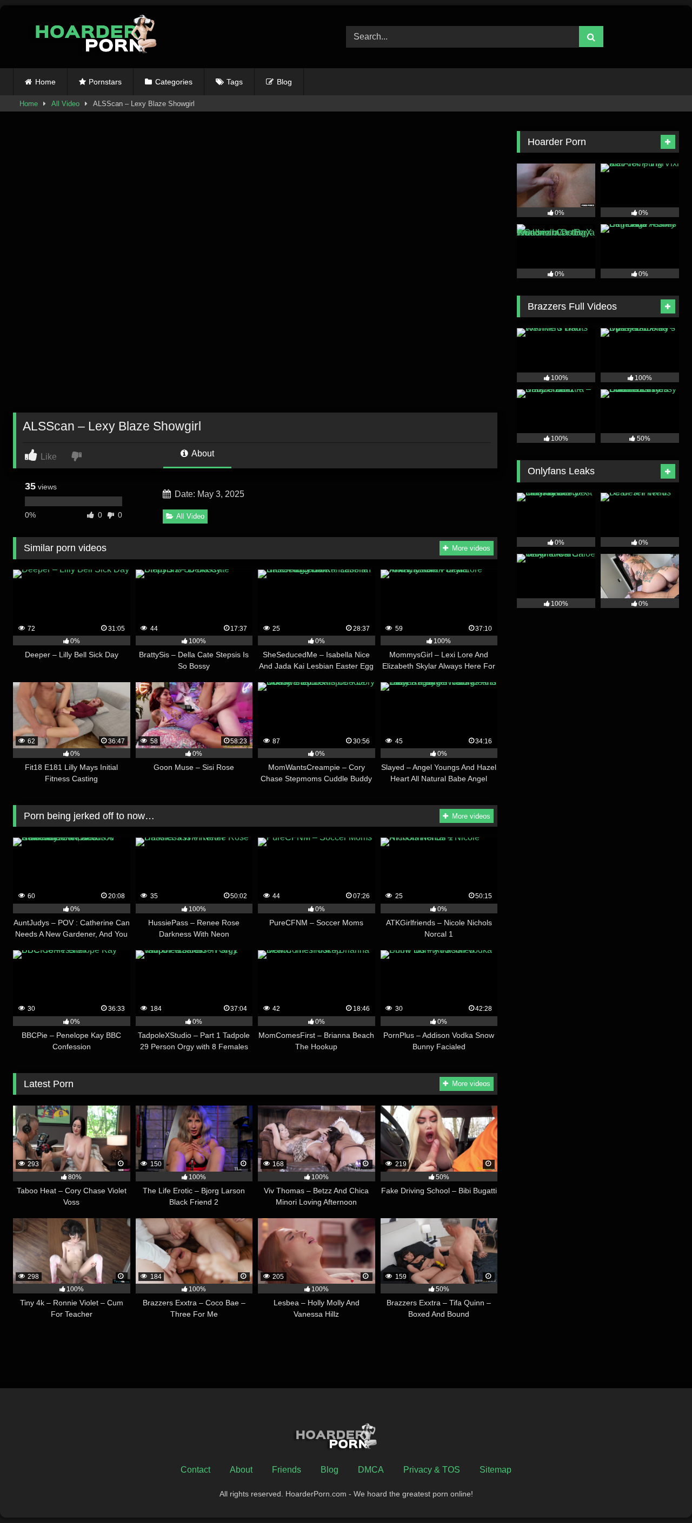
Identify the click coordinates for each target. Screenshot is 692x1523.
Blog (284, 81)
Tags (235, 81)
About (202, 453)
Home (45, 81)
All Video (65, 104)
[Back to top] (658, 1490)
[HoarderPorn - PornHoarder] (102, 37)
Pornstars (105, 81)
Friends (286, 1469)
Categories (173, 81)
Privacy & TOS (431, 1469)
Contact (195, 1469)
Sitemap (495, 1469)
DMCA (371, 1469)
